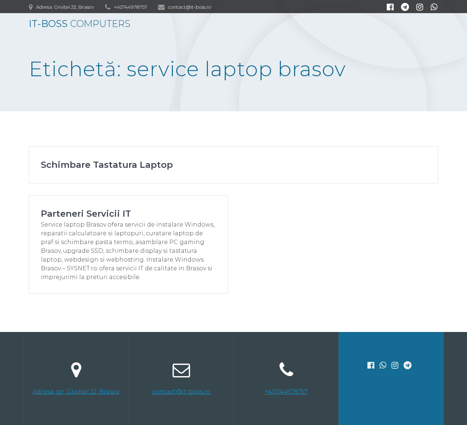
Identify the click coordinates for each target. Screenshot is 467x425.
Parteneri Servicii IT (86, 213)
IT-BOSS (79, 23)
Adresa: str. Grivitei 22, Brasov (76, 391)
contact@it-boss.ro (181, 391)
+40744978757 (286, 391)
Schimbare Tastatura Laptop (107, 164)
